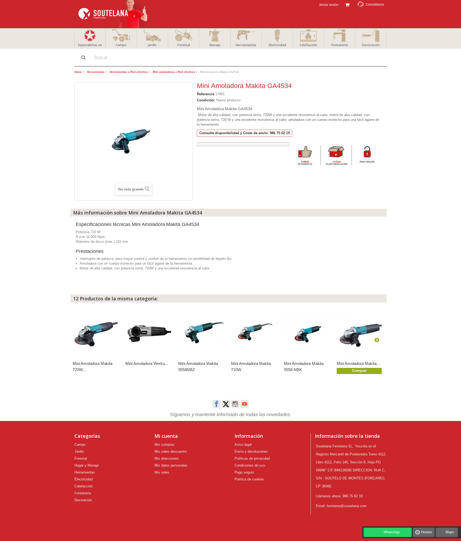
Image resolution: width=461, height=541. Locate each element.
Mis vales (161, 472)
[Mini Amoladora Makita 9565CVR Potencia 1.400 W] (360, 333)
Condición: (206, 100)
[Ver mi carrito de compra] (347, 4)
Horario (426, 532)
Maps (450, 532)
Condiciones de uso (250, 465)
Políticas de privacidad (252, 458)
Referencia (205, 94)
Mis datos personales (171, 465)
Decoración (371, 45)
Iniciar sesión (329, 5)
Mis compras (164, 445)
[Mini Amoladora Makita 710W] (255, 333)
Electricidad (277, 45)
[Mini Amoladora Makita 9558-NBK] (307, 333)
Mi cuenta (166, 436)
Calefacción (308, 45)
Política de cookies (249, 479)
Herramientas (246, 45)
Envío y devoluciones (251, 451)
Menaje (214, 45)
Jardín (152, 45)
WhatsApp (392, 532)
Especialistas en (90, 45)
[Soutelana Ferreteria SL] (113, 14)
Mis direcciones (166, 458)
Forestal (183, 45)
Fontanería (339, 45)
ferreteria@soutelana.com (347, 506)
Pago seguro (244, 472)
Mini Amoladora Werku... (146, 363)
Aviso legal (243, 445)
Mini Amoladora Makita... (358, 363)
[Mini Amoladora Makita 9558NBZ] (202, 333)
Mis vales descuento (170, 451)
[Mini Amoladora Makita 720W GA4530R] (96, 333)
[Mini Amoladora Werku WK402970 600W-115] (149, 333)
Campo (121, 45)
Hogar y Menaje (86, 465)
